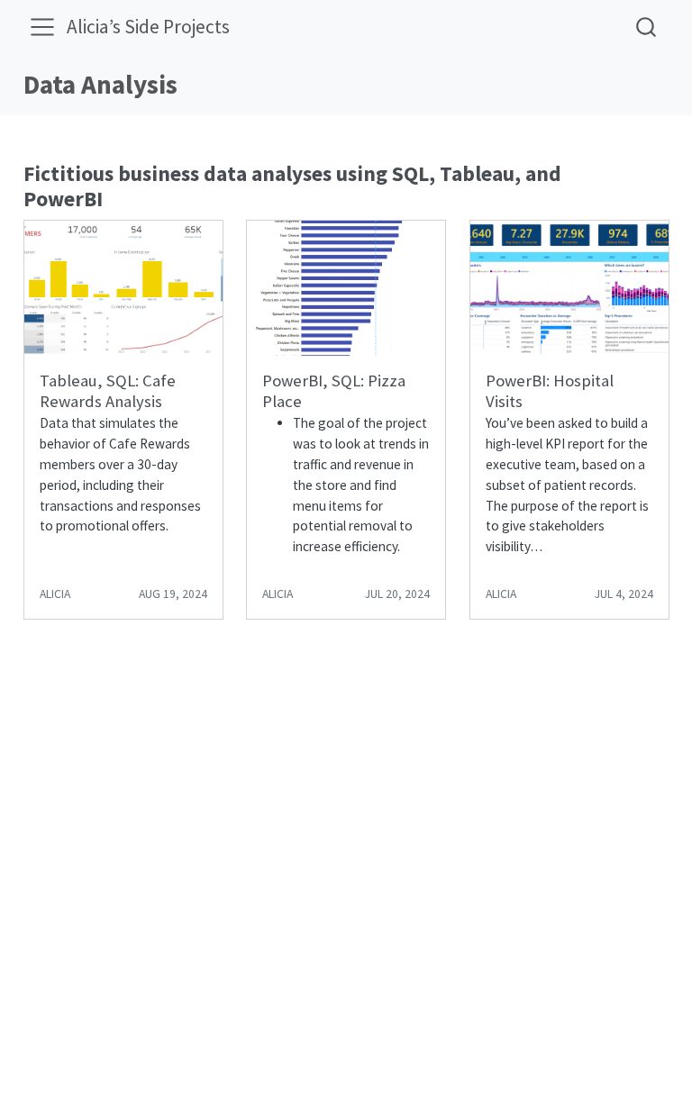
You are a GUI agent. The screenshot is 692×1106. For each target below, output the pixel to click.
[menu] (42, 27)
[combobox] (647, 27)
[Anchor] (117, 196)
